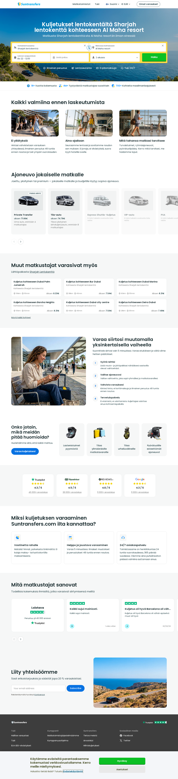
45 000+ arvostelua (38, 492)
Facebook (128, 735)
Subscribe (75, 688)
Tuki (97, 4)
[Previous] (14, 241)
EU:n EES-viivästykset (21, 745)
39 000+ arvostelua (72, 492)
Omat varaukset (148, 4)
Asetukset (122, 769)
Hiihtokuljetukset (91, 745)
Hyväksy (122, 761)
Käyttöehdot (39, 694)
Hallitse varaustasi (20, 735)
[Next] (21, 241)
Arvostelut (88, 740)
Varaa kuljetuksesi (25, 451)
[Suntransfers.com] (29, 4)
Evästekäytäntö (73, 771)
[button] (85, 45)
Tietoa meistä (90, 735)
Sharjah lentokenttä (42, 272)
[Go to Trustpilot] (155, 722)
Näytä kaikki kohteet (21, 317)
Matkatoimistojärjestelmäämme (63, 735)
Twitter (126, 740)
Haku (154, 57)
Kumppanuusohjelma (57, 740)
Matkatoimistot (81, 4)
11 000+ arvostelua (106, 492)
